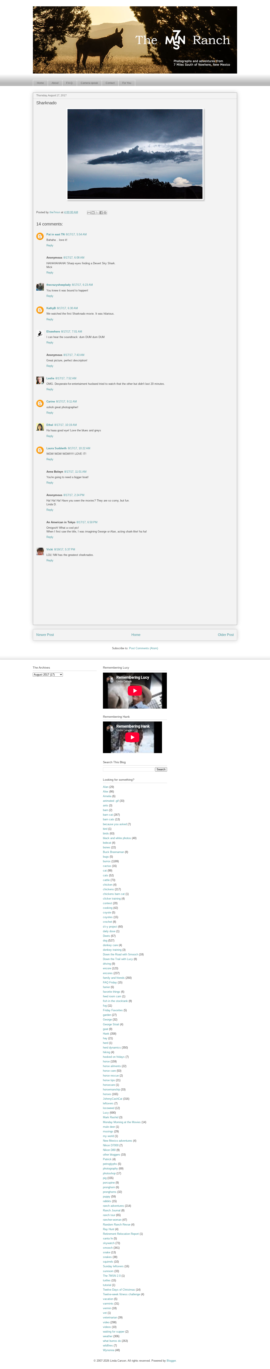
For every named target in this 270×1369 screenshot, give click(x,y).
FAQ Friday (110, 982)
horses (107, 1094)
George (107, 1019)
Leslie (50, 378)
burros (107, 861)
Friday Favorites (113, 1010)
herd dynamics (112, 1047)
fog (105, 1005)
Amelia (107, 796)
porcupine (109, 1182)
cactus (107, 866)
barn (105, 810)
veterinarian (110, 1317)
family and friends (114, 977)
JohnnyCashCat (112, 1098)
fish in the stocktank (115, 1001)
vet (105, 1312)
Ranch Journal (111, 1210)
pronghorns (109, 1191)
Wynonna (108, 1350)
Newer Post (45, 635)
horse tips (109, 1080)
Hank (106, 1033)
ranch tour (109, 1215)
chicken (107, 884)
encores (108, 973)
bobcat (107, 842)
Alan (105, 786)
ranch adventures (113, 1205)
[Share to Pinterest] (105, 213)
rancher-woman (112, 1219)
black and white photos (117, 838)
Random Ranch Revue (116, 1224)
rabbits (107, 1201)
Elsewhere (53, 331)
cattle (106, 880)
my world (108, 1136)
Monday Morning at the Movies (122, 1122)
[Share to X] (97, 213)
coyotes (108, 917)
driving (107, 963)
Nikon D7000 (111, 1145)
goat (105, 1029)
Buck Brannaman (113, 852)
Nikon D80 (109, 1150)
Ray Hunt (108, 1229)
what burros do (112, 1340)
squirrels (108, 1261)
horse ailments (112, 1066)
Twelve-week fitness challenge (121, 1294)
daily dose (109, 931)
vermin (107, 1308)
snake (106, 1252)
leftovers (108, 1103)
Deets (106, 935)
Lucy (106, 1112)
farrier (106, 987)
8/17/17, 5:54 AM (76, 234)
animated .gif (111, 800)
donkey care (110, 945)
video (106, 1322)
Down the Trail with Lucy (118, 959)
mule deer (109, 1126)
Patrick (107, 1159)
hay (105, 1038)
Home (40, 83)
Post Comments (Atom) (143, 648)
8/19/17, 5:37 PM (64, 549)
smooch (108, 1247)
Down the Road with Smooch (120, 954)
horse (106, 1061)
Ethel (49, 424)
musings (108, 1131)
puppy (106, 1196)
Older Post (226, 635)
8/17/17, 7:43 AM (73, 355)
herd (105, 1043)
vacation (108, 1299)
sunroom (108, 1271)
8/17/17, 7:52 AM (65, 378)
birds (106, 833)
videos (107, 1327)
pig (105, 1178)
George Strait (111, 1024)
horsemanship (111, 1089)
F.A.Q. (69, 83)
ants (105, 805)
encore (107, 968)
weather (107, 1336)
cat (105, 870)
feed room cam (112, 996)
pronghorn (109, 1187)
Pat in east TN (55, 234)
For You (126, 83)
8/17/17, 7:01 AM (71, 331)
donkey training (112, 949)
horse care (109, 1070)
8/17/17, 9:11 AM (66, 401)
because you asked (115, 824)
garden (107, 1014)
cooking (107, 907)
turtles (107, 1280)
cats (105, 875)
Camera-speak (89, 83)
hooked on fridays (114, 1056)
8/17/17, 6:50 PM (87, 522)
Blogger (171, 1360)
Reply (49, 245)
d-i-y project (110, 926)
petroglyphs (110, 1163)
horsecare (109, 1084)
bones (106, 847)
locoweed (108, 1108)
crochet (107, 921)
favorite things (111, 991)
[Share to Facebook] (101, 213)
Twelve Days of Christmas (119, 1289)
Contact (110, 83)
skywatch (109, 1243)
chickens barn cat (114, 894)
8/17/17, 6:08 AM (73, 257)
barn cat (108, 814)
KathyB (51, 308)
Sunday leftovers (113, 1266)
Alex (105, 791)
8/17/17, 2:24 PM (73, 495)
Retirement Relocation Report (121, 1233)
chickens (108, 889)
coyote (107, 912)
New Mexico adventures (117, 1140)
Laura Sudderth (56, 448)
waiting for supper (113, 1331)
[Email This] (89, 213)
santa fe (108, 1238)
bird (105, 828)
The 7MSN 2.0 (112, 1275)
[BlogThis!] (93, 213)
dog (105, 940)
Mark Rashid (110, 1117)
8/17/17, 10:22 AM (79, 448)
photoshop (109, 1173)
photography (110, 1168)
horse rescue (111, 1075)
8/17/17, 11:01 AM (75, 471)
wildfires (108, 1345)
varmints (108, 1303)
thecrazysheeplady (58, 284)
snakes (107, 1257)
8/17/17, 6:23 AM (82, 284)
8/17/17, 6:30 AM (67, 308)
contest (107, 903)
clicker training (112, 898)
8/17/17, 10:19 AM (65, 424)
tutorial (107, 1285)
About (55, 83)
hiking (106, 1052)
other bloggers (111, 1154)
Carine (50, 401)
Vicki (49, 549)
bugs (106, 856)
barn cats (108, 819)
